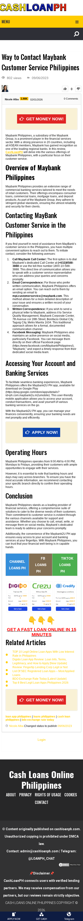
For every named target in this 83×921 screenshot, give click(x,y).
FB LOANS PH (40, 564)
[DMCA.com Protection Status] (69, 866)
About (11, 794)
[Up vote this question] (65, 89)
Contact (41, 802)
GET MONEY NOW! (45, 119)
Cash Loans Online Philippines (41, 779)
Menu (6, 21)
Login (42, 739)
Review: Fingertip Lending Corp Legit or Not (40, 667)
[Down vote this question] (78, 89)
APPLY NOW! (45, 432)
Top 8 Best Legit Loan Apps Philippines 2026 (40, 682)
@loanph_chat (41, 858)
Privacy (25, 794)
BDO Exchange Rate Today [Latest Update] (39, 678)
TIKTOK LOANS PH (66, 564)
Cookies (70, 794)
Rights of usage (48, 794)
